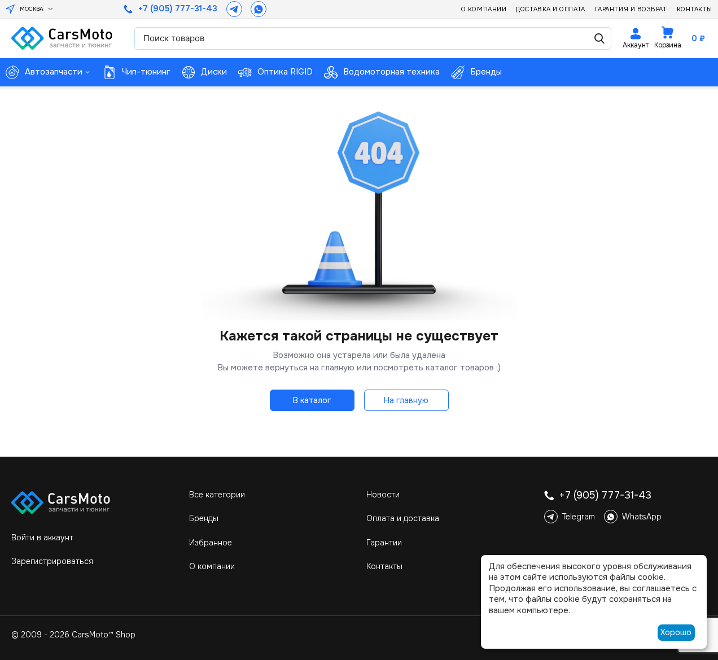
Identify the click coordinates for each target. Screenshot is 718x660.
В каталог (312, 400)
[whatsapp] (258, 9)
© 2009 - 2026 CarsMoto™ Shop (73, 635)
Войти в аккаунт (42, 537)
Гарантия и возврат (631, 9)
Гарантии (384, 542)
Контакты (694, 9)
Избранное (210, 542)
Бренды (203, 518)
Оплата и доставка (402, 518)
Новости (383, 494)
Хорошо (675, 632)
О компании (484, 9)
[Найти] (599, 38)
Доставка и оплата (550, 9)
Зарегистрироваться (52, 561)
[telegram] (234, 9)
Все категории (217, 494)
